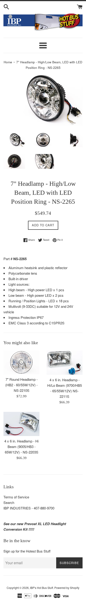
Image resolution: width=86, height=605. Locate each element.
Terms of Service (16, 496)
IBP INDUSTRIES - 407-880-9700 (28, 508)
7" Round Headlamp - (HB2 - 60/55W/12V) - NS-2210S (21, 385)
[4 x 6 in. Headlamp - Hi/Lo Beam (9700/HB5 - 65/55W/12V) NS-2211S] (65, 362)
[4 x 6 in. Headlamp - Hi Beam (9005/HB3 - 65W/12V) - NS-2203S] (21, 424)
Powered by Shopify (66, 588)
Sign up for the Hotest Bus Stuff (26, 551)
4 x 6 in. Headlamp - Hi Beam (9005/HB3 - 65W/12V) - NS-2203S (21, 446)
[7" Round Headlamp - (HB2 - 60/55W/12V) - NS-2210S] (21, 362)
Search (8, 502)
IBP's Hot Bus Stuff (41, 588)
